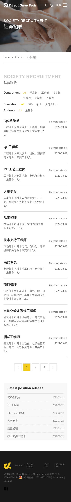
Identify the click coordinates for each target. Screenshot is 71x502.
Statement (58, 477)
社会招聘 (31, 57)
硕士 (39, 104)
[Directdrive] (20, 5)
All (24, 92)
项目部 (56, 92)
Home (6, 57)
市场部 (39, 97)
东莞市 (29, 110)
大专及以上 (51, 104)
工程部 (45, 92)
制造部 (27, 97)
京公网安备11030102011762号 (37, 477)
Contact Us (60, 465)
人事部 (50, 97)
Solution (19, 465)
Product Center (30, 465)
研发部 (34, 92)
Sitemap (8, 481)
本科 (30, 104)
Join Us (18, 57)
